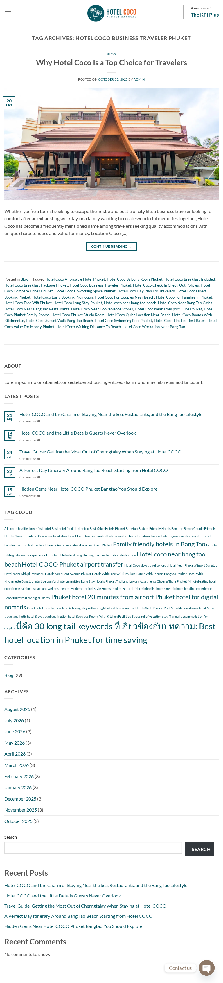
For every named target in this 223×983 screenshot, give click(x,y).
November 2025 (20, 809)
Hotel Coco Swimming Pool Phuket (123, 320)
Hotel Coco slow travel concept (146, 565)
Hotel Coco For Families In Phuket (184, 297)
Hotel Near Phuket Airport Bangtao (192, 565)
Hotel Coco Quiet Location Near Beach (138, 314)
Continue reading (111, 246)
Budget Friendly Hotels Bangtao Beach (166, 528)
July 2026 (14, 720)
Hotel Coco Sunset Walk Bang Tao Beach (59, 320)
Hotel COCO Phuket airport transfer (72, 564)
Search (10, 836)
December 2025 (20, 798)
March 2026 (16, 765)
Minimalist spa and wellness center (45, 588)
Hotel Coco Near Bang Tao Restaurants (36, 309)
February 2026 (19, 776)
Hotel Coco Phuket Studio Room (78, 314)
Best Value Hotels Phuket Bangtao (114, 528)
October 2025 (18, 821)
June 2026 (14, 731)
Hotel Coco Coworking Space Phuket (85, 291)
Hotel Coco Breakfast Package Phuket (36, 285)
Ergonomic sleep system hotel (190, 536)
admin (139, 79)
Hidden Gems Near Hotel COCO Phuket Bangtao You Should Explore (88, 489)
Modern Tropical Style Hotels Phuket (96, 588)
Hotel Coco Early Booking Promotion (62, 297)
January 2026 (18, 787)
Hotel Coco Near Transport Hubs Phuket (168, 309)
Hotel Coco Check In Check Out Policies (166, 285)
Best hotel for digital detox (70, 528)
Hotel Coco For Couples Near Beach (124, 297)
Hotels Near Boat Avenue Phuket (68, 574)
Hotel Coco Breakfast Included (189, 279)
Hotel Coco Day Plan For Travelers (146, 291)
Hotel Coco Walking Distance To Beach (88, 326)
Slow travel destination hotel (55, 616)
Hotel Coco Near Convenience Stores (102, 309)
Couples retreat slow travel (57, 536)
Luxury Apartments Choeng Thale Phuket (158, 581)
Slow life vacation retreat (188, 608)
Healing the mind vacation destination (109, 555)
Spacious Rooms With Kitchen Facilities (103, 616)
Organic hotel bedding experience (188, 588)
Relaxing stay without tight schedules (94, 608)
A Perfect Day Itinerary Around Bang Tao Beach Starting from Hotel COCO (93, 470)
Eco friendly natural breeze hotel (146, 536)
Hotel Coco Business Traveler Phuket (100, 285)
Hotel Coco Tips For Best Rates (180, 320)
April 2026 (15, 753)
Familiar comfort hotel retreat (25, 545)
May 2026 (14, 742)
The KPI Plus (205, 15)
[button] (7, 13)
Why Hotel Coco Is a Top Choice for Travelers (111, 62)
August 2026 (17, 709)
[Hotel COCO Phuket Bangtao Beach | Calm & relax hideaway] (111, 13)
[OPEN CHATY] (207, 968)
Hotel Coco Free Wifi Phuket (28, 303)
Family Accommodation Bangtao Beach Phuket (79, 545)
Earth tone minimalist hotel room (100, 536)
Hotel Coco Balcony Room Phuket (135, 279)
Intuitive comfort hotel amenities (57, 581)
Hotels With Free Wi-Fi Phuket (113, 574)
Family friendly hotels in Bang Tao (159, 544)
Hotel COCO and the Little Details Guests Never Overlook (77, 433)
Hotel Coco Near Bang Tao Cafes (185, 303)
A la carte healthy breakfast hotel (27, 528)
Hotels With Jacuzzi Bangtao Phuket (161, 574)
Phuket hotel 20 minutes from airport (102, 597)
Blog (111, 54)
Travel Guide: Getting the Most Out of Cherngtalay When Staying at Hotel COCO (100, 451)
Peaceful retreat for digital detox (27, 598)
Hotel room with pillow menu (24, 574)
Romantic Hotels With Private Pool (145, 608)
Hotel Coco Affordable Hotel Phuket (75, 279)
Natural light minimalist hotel (143, 588)
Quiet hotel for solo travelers (47, 608)
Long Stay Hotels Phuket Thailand (104, 581)
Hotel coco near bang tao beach (130, 303)
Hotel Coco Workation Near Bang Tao (154, 326)
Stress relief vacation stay (150, 616)
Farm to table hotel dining (64, 555)
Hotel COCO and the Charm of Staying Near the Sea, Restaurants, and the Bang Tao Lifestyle (110, 414)
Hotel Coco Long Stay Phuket (77, 303)
